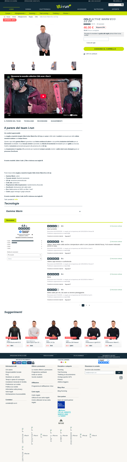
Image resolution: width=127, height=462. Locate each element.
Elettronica (45, 9)
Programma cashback (39, 372)
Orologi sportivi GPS (65, 377)
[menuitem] (8, 13)
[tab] (43, 211)
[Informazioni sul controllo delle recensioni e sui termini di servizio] (32, 234)
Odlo (36, 17)
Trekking (56, 13)
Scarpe (8, 13)
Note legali (9, 392)
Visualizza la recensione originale (55, 236)
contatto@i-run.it (11, 403)
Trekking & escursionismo (66, 374)
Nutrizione (99, 9)
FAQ (7, 374)
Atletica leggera (63, 382)
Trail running (44, 13)
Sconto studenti (37, 377)
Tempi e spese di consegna (15, 379)
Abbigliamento (20, 13)
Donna (28, 9)
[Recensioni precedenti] (80, 305)
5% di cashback (79, 355)
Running (32, 13)
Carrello (118, 1)
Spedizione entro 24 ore (18, 355)
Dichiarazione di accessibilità (15, 394)
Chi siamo (9, 370)
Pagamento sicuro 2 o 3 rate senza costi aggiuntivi (109, 356)
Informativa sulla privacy (14, 389)
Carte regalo (36, 395)
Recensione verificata (117, 226)
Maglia (31, 17)
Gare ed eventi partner (65, 400)
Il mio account (95, 1)
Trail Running (62, 372)
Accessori (81, 9)
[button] (96, 39)
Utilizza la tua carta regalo (41, 397)
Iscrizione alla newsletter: (92, 369)
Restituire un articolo (13, 377)
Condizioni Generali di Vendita (16, 382)
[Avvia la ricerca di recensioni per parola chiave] (40, 259)
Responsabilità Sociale (13, 372)
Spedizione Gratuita (31, 1)
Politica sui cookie (12, 387)
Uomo (11, 9)
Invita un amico (37, 374)
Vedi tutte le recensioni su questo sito (24, 237)
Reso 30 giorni (11, 1)
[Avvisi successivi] (89, 305)
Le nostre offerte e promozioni (42, 370)
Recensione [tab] (10, 220)
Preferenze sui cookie (13, 384)
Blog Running (62, 391)
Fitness (66, 13)
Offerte (115, 9)
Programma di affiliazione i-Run (42, 386)
